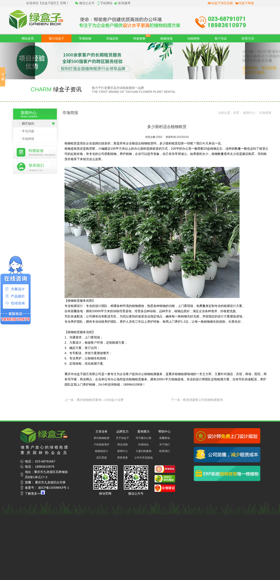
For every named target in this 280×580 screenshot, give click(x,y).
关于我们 (164, 444)
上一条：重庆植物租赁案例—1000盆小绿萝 (94, 400)
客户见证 (221, 38)
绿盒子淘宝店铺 (222, 3)
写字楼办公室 (143, 438)
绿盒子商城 (246, 3)
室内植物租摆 (101, 438)
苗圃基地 (164, 438)
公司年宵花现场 (143, 457)
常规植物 (85, 38)
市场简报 (28, 138)
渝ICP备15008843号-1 (53, 487)
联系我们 (164, 451)
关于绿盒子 (122, 438)
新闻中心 (249, 112)
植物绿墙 (166, 38)
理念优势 (122, 444)
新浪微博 (124, 3)
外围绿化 (143, 444)
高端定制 (112, 38)
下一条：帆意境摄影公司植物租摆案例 (197, 400)
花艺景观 (101, 457)
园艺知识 (28, 123)
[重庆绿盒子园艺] (44, 442)
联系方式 (248, 38)
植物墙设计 (101, 451)
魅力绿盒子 (56, 38)
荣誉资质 (122, 457)
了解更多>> (33, 493)
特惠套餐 (139, 38)
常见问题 (28, 131)
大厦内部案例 (143, 451)
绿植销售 (193, 38)
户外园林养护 (101, 444)
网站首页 (28, 38)
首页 (236, 112)
